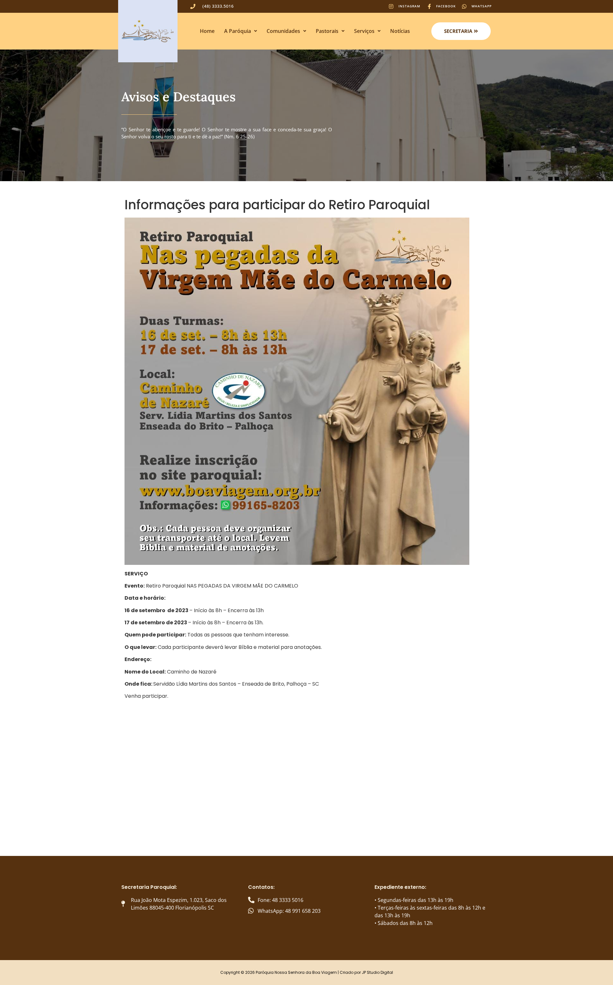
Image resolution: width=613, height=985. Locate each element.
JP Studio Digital (377, 972)
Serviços (364, 31)
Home (207, 31)
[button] (240, 31)
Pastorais (327, 31)
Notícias (400, 31)
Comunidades (283, 31)
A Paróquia (237, 31)
